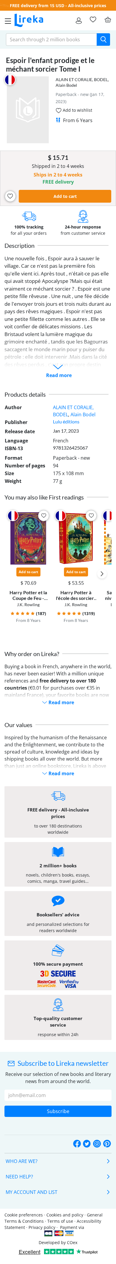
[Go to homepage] (29, 20)
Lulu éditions (66, 421)
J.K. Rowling (28, 604)
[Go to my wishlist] (92, 19)
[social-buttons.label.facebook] (77, 1144)
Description (19, 245)
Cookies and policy (64, 1215)
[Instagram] (97, 1144)
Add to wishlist (77, 110)
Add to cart (65, 196)
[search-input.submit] (103, 39)
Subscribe (58, 1111)
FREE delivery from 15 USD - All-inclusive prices (58, 5)
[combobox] (51, 39)
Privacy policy (42, 1227)
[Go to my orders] (78, 20)
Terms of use (60, 1221)
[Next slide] (102, 574)
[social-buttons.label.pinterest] (107, 1144)
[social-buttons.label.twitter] (87, 1144)
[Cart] (108, 20)
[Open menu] (6, 20)
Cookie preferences (23, 1215)
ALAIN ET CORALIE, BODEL (82, 79)
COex (72, 1242)
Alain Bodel (66, 85)
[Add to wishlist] (10, 196)
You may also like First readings (44, 497)
